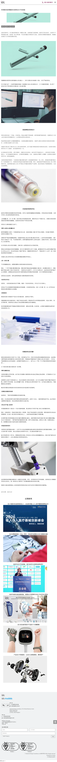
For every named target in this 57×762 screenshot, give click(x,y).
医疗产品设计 (6, 736)
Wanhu (53, 755)
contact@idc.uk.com (15, 706)
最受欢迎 (3, 26)
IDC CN (3, 714)
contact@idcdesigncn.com (8, 717)
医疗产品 (8, 26)
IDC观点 (12, 26)
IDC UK (11, 703)
